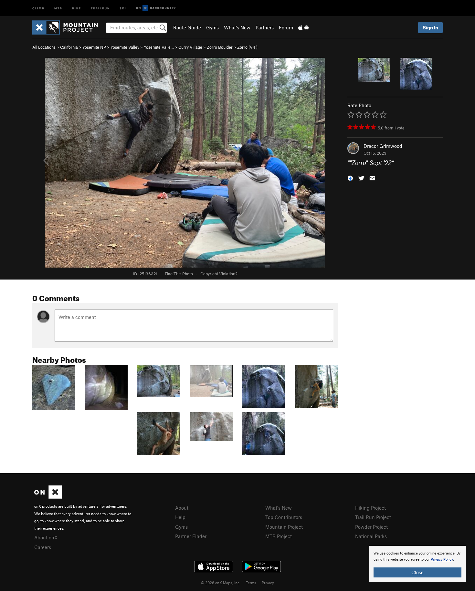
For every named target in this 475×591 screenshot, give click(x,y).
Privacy (268, 582)
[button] (350, 177)
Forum (286, 27)
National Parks (371, 536)
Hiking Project (370, 508)
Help (180, 517)
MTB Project (278, 536)
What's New (237, 27)
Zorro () (247, 47)
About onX (46, 537)
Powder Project (371, 527)
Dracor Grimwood (383, 146)
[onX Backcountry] (156, 8)
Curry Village (190, 47)
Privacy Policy (442, 559)
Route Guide (187, 27)
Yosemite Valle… (159, 47)
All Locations (44, 47)
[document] (417, 563)
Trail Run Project (373, 517)
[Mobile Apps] (303, 27)
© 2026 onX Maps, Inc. (220, 582)
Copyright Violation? (218, 273)
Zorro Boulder (220, 47)
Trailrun (100, 8)
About (181, 508)
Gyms (212, 27)
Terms (251, 582)
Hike (76, 8)
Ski (123, 8)
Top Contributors (283, 517)
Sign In (430, 27)
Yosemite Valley (125, 47)
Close (417, 572)
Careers (42, 547)
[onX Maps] (48, 497)
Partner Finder (190, 536)
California (69, 47)
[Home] (68, 27)
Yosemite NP (94, 47)
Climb (38, 8)
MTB (58, 8)
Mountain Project (284, 527)
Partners (265, 27)
